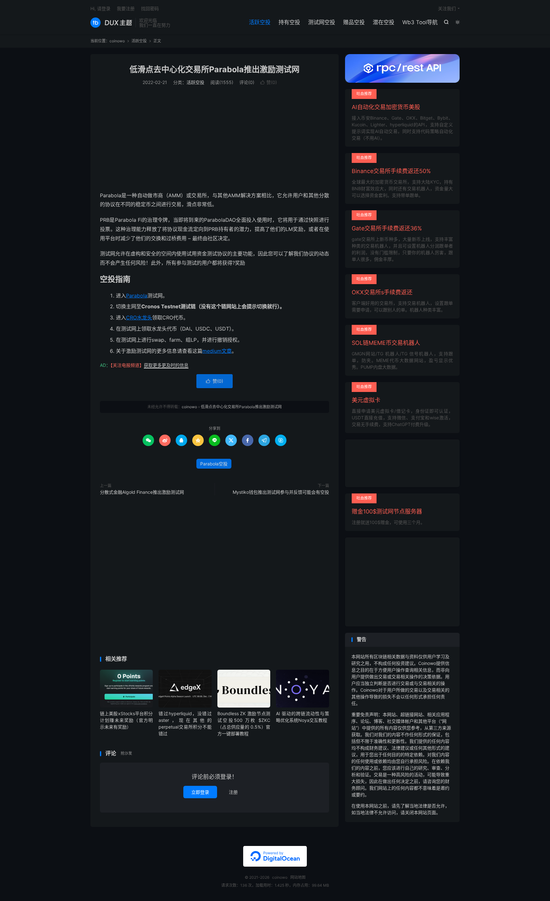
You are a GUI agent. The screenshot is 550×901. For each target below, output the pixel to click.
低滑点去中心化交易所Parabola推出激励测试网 (215, 69)
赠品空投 (354, 22)
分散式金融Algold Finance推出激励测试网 (142, 492)
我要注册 (126, 8)
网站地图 (298, 877)
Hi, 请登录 (100, 8)
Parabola (136, 295)
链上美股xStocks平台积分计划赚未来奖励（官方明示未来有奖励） (126, 720)
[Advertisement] (214, 140)
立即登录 (200, 792)
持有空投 (289, 22)
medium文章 (217, 351)
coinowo (111, 22)
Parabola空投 (214, 463)
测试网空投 (321, 22)
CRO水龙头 (139, 317)
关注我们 (447, 8)
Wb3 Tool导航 (420, 22)
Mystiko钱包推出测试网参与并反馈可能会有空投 (281, 492)
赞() (268, 82)
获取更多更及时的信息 (166, 365)
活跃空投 (260, 22)
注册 (233, 792)
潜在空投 (383, 22)
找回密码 (150, 8)
